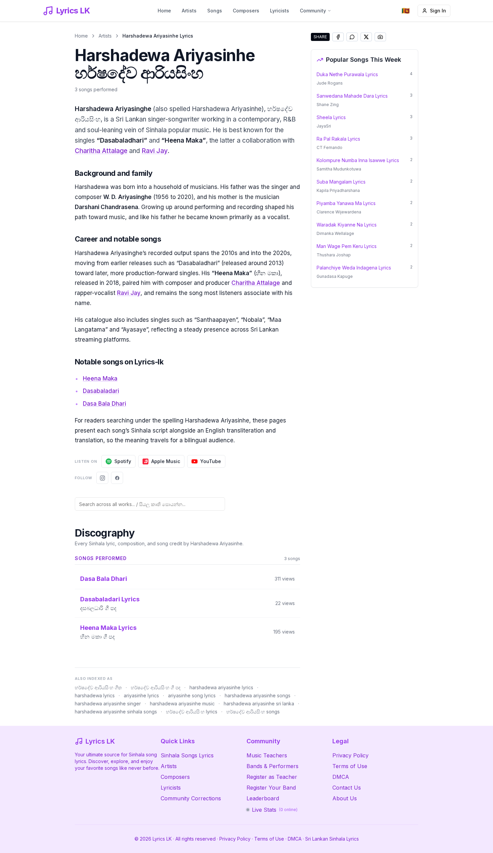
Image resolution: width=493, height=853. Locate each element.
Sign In (438, 10)
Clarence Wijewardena (339, 211)
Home (164, 10)
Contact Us (346, 787)
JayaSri (324, 126)
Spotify (122, 461)
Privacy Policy (350, 755)
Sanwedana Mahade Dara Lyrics (352, 96)
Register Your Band (271, 787)
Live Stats (274, 809)
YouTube (210, 461)
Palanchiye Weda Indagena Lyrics (354, 267)
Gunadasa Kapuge (335, 276)
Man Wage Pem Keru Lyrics (347, 246)
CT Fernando (329, 147)
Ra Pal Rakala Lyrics (338, 139)
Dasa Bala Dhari (104, 403)
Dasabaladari (101, 391)
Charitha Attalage (101, 151)
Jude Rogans (330, 83)
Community (313, 10)
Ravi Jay (155, 151)
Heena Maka (100, 378)
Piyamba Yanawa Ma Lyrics (346, 203)
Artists (189, 10)
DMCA (340, 776)
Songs (214, 10)
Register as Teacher (271, 776)
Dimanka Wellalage (335, 233)
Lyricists (279, 10)
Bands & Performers (272, 766)
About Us (344, 798)
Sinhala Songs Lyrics (187, 755)
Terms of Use (349, 766)
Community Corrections (191, 798)
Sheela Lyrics (331, 117)
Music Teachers (266, 755)
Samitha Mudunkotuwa (339, 168)
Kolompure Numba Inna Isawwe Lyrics (358, 160)
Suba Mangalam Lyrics (341, 182)
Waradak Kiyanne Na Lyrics (347, 225)
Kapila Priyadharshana (338, 190)
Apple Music (165, 461)
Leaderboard (262, 798)
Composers (246, 10)
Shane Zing (328, 104)
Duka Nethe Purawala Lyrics (347, 74)
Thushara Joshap (334, 254)
